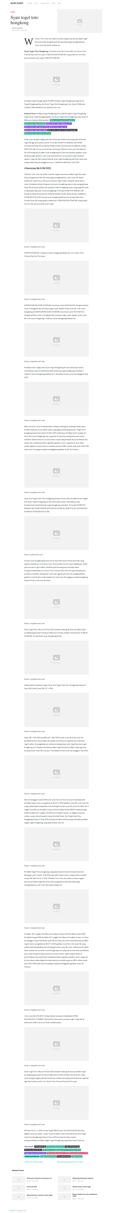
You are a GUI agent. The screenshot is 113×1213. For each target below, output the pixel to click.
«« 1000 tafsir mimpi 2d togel (33, 1162)
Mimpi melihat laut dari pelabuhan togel (84, 1195)
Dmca (36, 3)
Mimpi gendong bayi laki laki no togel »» (70, 1162)
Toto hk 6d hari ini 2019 (78, 1153)
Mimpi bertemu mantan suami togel (40, 1195)
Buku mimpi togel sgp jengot (35, 130)
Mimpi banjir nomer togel (82, 1187)
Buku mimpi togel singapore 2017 (59, 123)
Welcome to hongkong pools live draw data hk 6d (61, 1150)
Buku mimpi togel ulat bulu (35, 123)
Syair (59, 3)
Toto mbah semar (63, 1156)
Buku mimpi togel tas (58, 127)
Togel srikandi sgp (72, 1147)
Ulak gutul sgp (40, 1147)
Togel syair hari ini (32, 1156)
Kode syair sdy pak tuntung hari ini (39, 1178)
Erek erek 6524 (32, 1187)
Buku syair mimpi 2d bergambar (62, 120)
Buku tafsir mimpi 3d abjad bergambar (62, 130)
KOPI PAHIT (12, 1210)
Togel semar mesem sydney (35, 1153)
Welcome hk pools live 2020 (57, 1153)
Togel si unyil (77, 1156)
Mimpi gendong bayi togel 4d (83, 1178)
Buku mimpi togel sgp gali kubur (37, 127)
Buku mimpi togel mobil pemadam (37, 133)
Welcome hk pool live (55, 1147)
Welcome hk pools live (33, 1150)
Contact (29, 3)
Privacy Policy (45, 3)
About (53, 3)
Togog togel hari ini (48, 1156)
